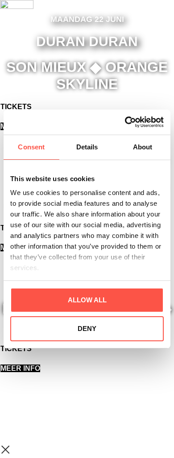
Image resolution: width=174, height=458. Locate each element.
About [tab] (143, 147)
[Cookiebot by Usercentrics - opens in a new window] (125, 122)
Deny (87, 328)
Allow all (87, 300)
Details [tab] (87, 147)
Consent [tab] (31, 147)
